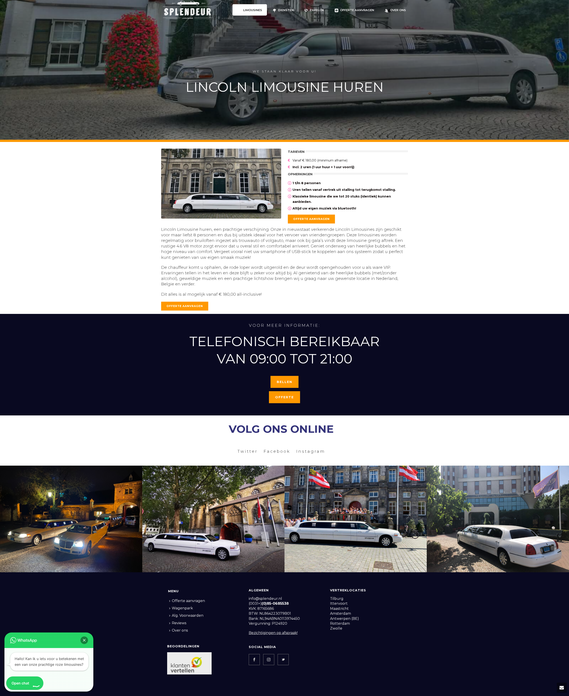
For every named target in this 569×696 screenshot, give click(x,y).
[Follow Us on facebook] (254, 659)
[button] (84, 640)
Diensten (286, 10)
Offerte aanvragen (357, 10)
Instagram (310, 451)
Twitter (247, 451)
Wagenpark (182, 608)
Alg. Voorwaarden (187, 615)
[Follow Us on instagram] (268, 659)
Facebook (277, 451)
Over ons (398, 10)
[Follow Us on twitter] (283, 659)
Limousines (252, 10)
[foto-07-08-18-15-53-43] (498, 519)
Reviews (179, 623)
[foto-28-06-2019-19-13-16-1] (355, 519)
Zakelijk (317, 10)
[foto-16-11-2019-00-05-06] (71, 519)
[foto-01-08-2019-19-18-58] (213, 519)
